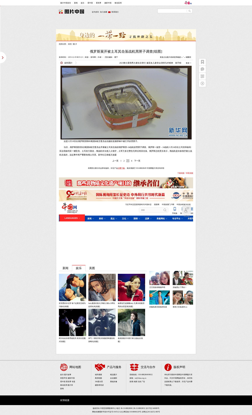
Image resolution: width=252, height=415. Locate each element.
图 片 (75, 44)
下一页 (137, 161)
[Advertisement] (126, 22)
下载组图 (180, 173)
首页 (70, 44)
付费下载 (121, 168)
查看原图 (189, 173)
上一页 (115, 161)
